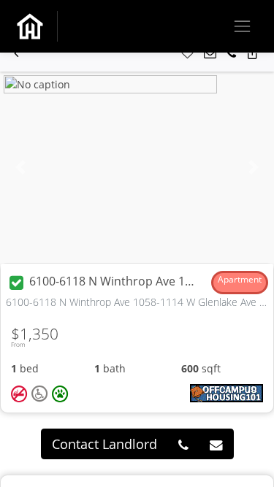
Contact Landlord (104, 444)
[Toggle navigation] (242, 26)
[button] (16, 53)
